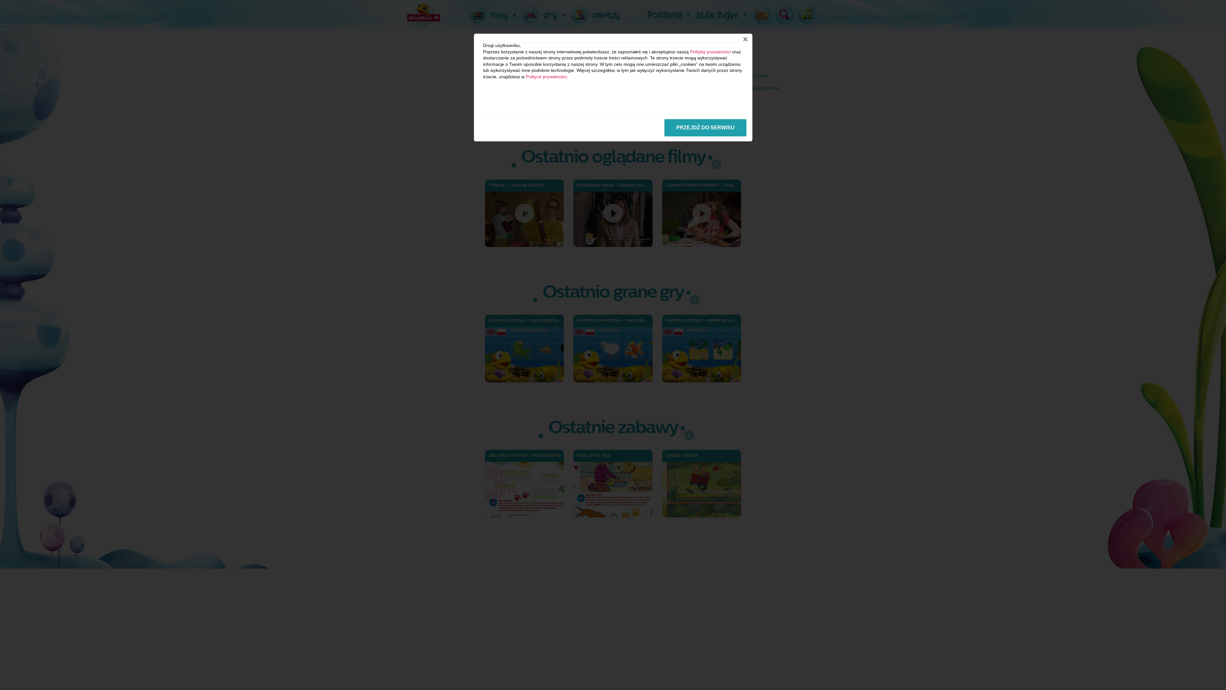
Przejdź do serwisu (705, 127)
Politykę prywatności (710, 51)
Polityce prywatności (546, 76)
